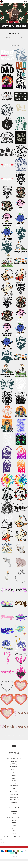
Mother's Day (14, 809)
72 (19, 735)
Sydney (14, 833)
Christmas (14, 813)
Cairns (14, 823)
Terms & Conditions (14, 764)
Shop (14, 777)
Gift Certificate (14, 804)
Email (1, 839)
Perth (14, 830)
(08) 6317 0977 (16, 753)
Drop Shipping (14, 802)
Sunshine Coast (14, 832)
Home (14, 772)
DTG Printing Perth (14, 794)
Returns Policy (14, 761)
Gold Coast (14, 827)
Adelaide (14, 820)
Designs (14, 775)
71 (17, 735)
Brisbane (14, 822)
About (14, 782)
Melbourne (14, 828)
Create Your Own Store (14, 800)
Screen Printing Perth (14, 799)
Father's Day (14, 811)
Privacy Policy (14, 763)
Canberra (14, 825)
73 (20, 735)
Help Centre (14, 780)
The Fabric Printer (14, 785)
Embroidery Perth (14, 797)
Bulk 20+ (14, 778)
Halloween (14, 814)
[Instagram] (15, 746)
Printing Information (14, 766)
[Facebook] (13, 746)
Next (23, 735)
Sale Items (14, 783)
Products (14, 773)
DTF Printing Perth (14, 795)
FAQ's (14, 788)
